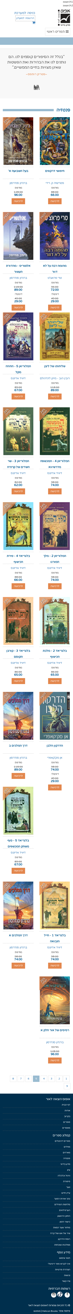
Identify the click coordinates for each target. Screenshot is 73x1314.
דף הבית (66, 1104)
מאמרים (66, 1128)
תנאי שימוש (64, 1258)
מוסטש (37, 1311)
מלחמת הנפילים (62, 1204)
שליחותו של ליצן (54, 366)
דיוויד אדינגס (18, 378)
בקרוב (67, 1116)
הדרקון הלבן (55, 745)
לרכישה (54, 201)
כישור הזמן (65, 1221)
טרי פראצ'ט (55, 278)
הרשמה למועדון (25, 18)
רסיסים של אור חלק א (55, 1030)
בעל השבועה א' (18, 171)
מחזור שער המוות (61, 1227)
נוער (68, 1187)
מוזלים (67, 1146)
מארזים (66, 1152)
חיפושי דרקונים (54, 171)
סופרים (66, 1122)
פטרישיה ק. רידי (55, 183)
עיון (68, 1170)
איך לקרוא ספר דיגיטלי (59, 1263)
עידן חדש (65, 1193)
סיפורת (66, 1181)
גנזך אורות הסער (62, 1198)
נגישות (67, 1275)
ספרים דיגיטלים (62, 1141)
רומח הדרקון (64, 1239)
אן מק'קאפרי (54, 757)
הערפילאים (64, 1210)
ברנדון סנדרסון (18, 183)
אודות (67, 1110)
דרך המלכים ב (18, 745)
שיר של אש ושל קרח (60, 1233)
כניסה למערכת (24, 13)
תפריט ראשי (58, 32)
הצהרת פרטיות (62, 1269)
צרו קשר (66, 1281)
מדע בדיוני (65, 1164)
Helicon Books (50, 1311)
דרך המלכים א (18, 935)
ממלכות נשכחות (62, 1245)
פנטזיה (66, 1158)
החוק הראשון (63, 1216)
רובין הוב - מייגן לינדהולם (55, 378)
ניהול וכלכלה (64, 1175)
